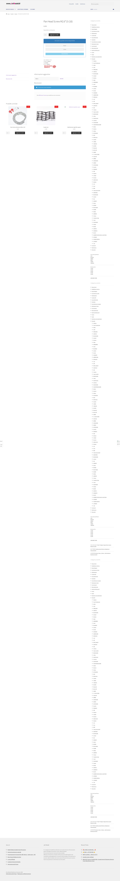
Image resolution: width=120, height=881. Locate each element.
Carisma (95, 120)
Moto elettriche (95, 48)
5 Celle (91, 272)
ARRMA (94, 158)
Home (9, 13)
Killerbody (95, 97)
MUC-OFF (95, 150)
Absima (15, 13)
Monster (92, 546)
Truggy (104, 545)
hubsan (94, 173)
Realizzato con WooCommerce (24, 873)
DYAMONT (95, 92)
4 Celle (91, 271)
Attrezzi (96, 553)
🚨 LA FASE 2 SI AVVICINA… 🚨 (89, 849)
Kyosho (94, 167)
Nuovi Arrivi (94, 24)
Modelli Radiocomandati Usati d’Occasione (17, 849)
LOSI (94, 67)
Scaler (95, 546)
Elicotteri (94, 249)
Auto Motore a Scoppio (96, 41)
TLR (94, 243)
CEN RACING (95, 160)
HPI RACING (95, 133)
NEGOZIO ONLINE (10, 9)
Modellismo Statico (96, 27)
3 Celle (91, 269)
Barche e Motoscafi (95, 50)
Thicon (94, 216)
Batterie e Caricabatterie (97, 56)
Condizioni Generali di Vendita (14, 861)
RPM (94, 188)
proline (94, 88)
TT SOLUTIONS (96, 154)
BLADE (94, 226)
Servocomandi (93, 550)
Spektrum (95, 105)
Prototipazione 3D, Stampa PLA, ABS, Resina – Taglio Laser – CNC (22, 854)
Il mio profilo (71, 4)
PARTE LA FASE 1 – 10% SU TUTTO (90, 854)
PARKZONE (95, 69)
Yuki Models (95, 222)
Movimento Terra (95, 44)
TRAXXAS (95, 143)
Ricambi (12, 13)
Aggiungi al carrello (54, 34)
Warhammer (94, 33)
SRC (94, 107)
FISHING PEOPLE (96, 239)
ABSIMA (46, 62)
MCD (94, 135)
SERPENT (95, 213)
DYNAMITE (95, 230)
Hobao (94, 131)
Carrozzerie (95, 554)
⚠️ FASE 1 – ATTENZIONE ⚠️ (89, 852)
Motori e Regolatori (105, 549)
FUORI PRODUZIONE (97, 124)
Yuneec (94, 224)
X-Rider (94, 175)
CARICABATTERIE (93, 278)
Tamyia (94, 109)
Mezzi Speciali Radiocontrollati (14, 857)
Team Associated (96, 190)
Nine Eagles (95, 207)
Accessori (94, 245)
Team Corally (95, 111)
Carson (94, 196)
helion (94, 126)
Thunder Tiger (96, 218)
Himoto (94, 128)
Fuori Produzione (96, 63)
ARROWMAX (95, 82)
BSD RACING (95, 194)
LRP (94, 101)
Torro (94, 220)
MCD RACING (95, 73)
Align (94, 80)
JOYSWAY (95, 241)
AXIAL (94, 65)
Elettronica (94, 247)
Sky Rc (94, 90)
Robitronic (95, 137)
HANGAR (95, 201)
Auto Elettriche (95, 37)
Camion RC (94, 35)
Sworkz (94, 139)
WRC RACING (95, 114)
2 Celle (91, 268)
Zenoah (94, 75)
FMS (94, 171)
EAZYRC (94, 145)
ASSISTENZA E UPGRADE (23, 9)
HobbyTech (95, 179)
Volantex (95, 156)
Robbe (94, 211)
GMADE (94, 162)
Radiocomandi (99, 549)
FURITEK (95, 71)
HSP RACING (95, 165)
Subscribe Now (64, 53)
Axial (94, 84)
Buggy (101, 545)
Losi (94, 99)
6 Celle (91, 274)
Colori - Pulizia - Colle (102, 553)
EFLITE (94, 232)
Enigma (94, 182)
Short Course (108, 545)
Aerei (93, 54)
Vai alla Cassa (82, 4)
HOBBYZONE (95, 95)
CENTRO (95, 228)
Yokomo (94, 61)
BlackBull (95, 86)
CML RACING (95, 122)
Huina (94, 203)
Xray (94, 186)
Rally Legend (95, 103)
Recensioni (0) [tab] (9, 78)
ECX (94, 199)
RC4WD (94, 209)
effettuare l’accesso (43, 95)
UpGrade (93, 39)
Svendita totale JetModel (88, 857)
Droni (93, 52)
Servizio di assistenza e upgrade (14, 852)
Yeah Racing (95, 118)
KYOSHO (92, 257)
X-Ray (94, 116)
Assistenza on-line (95, 31)
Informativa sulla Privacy (13, 864)
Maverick (95, 148)
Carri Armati (94, 46)
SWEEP (94, 152)
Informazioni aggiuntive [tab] (11, 75)
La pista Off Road (11, 859)
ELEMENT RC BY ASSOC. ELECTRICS (100, 235)
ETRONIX (95, 237)
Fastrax (94, 177)
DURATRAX (95, 192)
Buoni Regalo (94, 29)
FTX (94, 184)
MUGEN (94, 205)
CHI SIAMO (32, 9)
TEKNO (94, 141)
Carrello (76, 4)
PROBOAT (95, 169)
